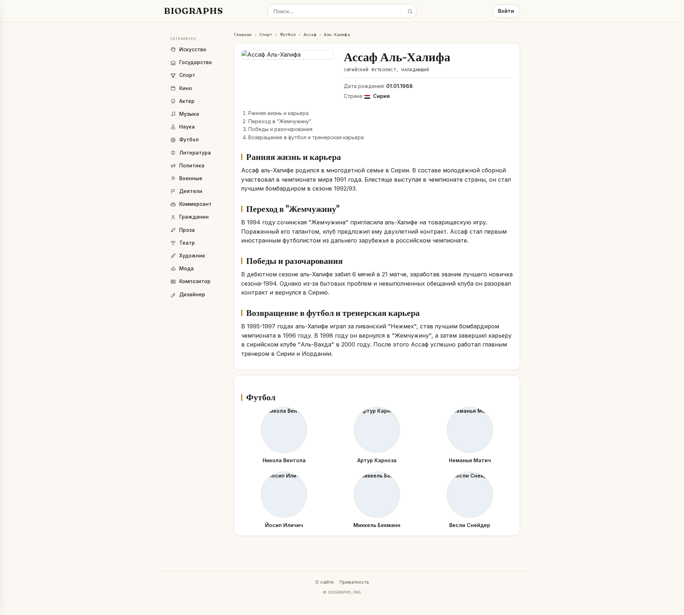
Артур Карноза (377, 460)
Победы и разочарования (280, 129)
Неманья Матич (470, 460)
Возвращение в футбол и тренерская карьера (306, 137)
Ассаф (310, 34)
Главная (243, 34)
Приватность (354, 582)
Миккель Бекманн (376, 525)
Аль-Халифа (336, 34)
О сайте (324, 582)
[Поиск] (410, 11)
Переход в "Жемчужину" (279, 121)
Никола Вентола (284, 460)
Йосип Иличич (284, 525)
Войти (506, 11)
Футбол (287, 34)
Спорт (265, 34)
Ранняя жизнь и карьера (278, 113)
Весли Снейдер (469, 525)
